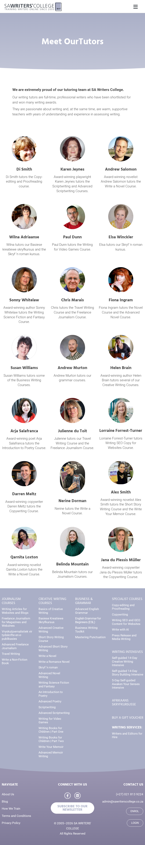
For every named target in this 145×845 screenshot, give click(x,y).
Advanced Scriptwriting (54, 713)
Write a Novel (47, 656)
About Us (8, 794)
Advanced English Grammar (87, 610)
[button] (135, 7)
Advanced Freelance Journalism (15, 646)
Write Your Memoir (51, 747)
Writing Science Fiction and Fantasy (54, 684)
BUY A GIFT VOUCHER (127, 717)
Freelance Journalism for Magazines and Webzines (16, 622)
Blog (5, 801)
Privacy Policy (11, 823)
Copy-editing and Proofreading (123, 607)
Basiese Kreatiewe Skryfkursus (51, 620)
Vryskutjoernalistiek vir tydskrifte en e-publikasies (17, 635)
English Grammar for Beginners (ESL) (88, 620)
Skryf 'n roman (48, 667)
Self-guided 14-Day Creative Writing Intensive (124, 661)
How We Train (11, 808)
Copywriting (120, 614)
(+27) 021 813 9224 (129, 794)
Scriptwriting (47, 707)
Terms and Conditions (16, 816)
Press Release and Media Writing (124, 637)
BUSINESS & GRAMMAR (84, 601)
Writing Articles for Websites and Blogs (15, 610)
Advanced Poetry (50, 701)
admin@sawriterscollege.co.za (122, 801)
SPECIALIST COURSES (127, 599)
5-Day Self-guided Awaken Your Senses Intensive (126, 684)
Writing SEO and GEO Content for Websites (126, 622)
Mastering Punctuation (90, 637)
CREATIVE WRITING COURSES (52, 601)
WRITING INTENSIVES (127, 651)
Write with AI (120, 629)
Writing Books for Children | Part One (51, 730)
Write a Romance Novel (54, 661)
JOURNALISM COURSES (11, 601)
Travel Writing (11, 654)
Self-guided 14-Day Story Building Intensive (127, 672)
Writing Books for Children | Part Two (51, 739)
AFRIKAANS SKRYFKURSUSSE (124, 702)
